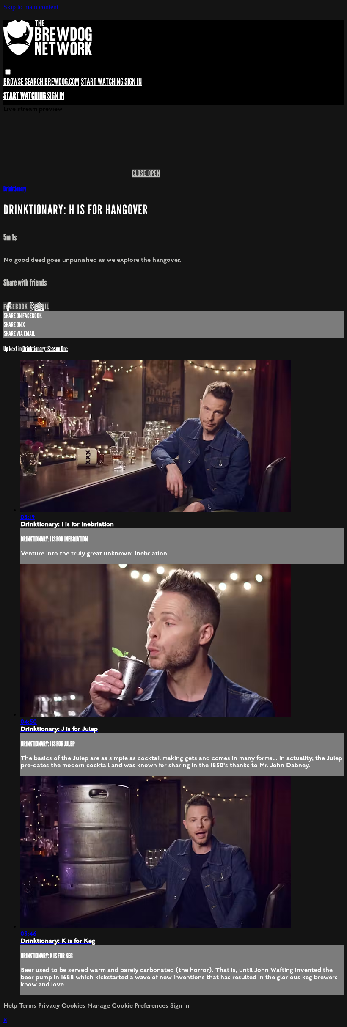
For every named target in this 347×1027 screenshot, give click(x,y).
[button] (8, 72)
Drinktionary (14, 189)
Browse (14, 82)
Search (34, 82)
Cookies (74, 1005)
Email (41, 306)
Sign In (55, 96)
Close (140, 173)
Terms (28, 1005)
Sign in (133, 82)
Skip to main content (30, 7)
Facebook (16, 306)
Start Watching (102, 82)
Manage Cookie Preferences (128, 1005)
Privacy (49, 1005)
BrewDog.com (61, 82)
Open (154, 173)
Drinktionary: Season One (45, 349)
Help (11, 1005)
